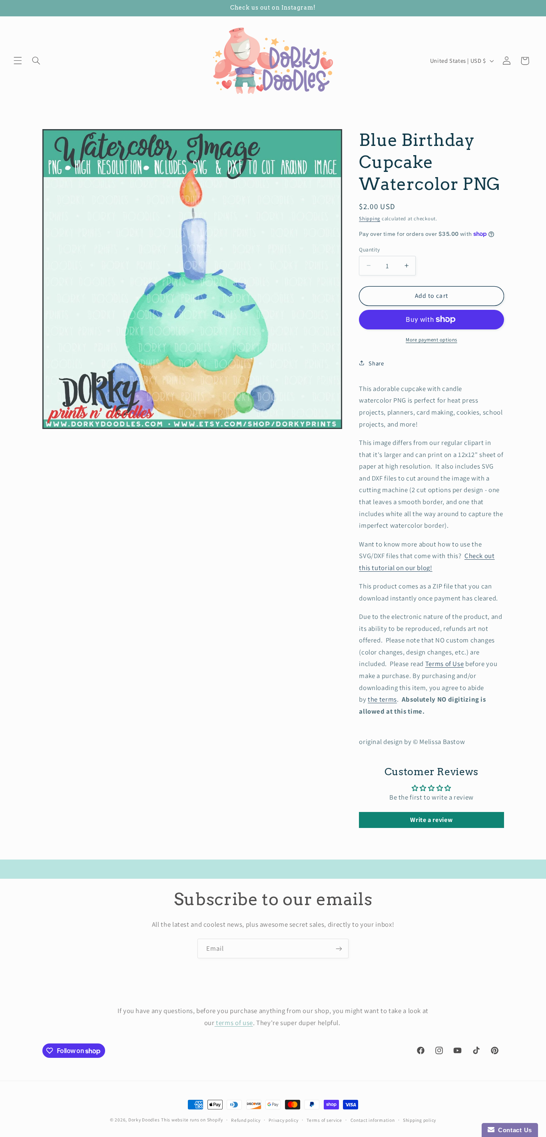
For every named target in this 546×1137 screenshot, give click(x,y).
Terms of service (324, 1120)
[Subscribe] (339, 948)
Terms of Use (444, 663)
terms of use (234, 1022)
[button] (17, 61)
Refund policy (246, 1120)
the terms (382, 698)
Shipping (369, 218)
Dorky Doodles (144, 1120)
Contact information (373, 1120)
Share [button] (376, 363)
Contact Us (513, 1130)
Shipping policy (419, 1120)
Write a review (431, 819)
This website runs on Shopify (192, 1120)
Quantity (369, 249)
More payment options (431, 339)
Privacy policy (283, 1120)
